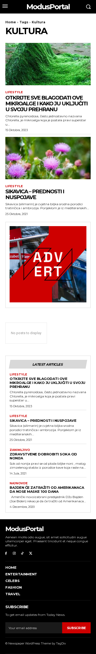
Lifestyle (14, 92)
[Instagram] (14, 553)
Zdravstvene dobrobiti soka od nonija (43, 456)
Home (10, 22)
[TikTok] (22, 553)
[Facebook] (6, 553)
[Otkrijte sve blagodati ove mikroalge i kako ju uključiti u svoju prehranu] (48, 64)
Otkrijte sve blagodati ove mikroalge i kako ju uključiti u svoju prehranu (46, 104)
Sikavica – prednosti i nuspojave (34, 194)
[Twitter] (30, 553)
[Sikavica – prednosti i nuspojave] (48, 158)
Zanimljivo (20, 450)
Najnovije (19, 483)
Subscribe (76, 628)
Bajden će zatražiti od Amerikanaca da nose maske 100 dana (47, 489)
